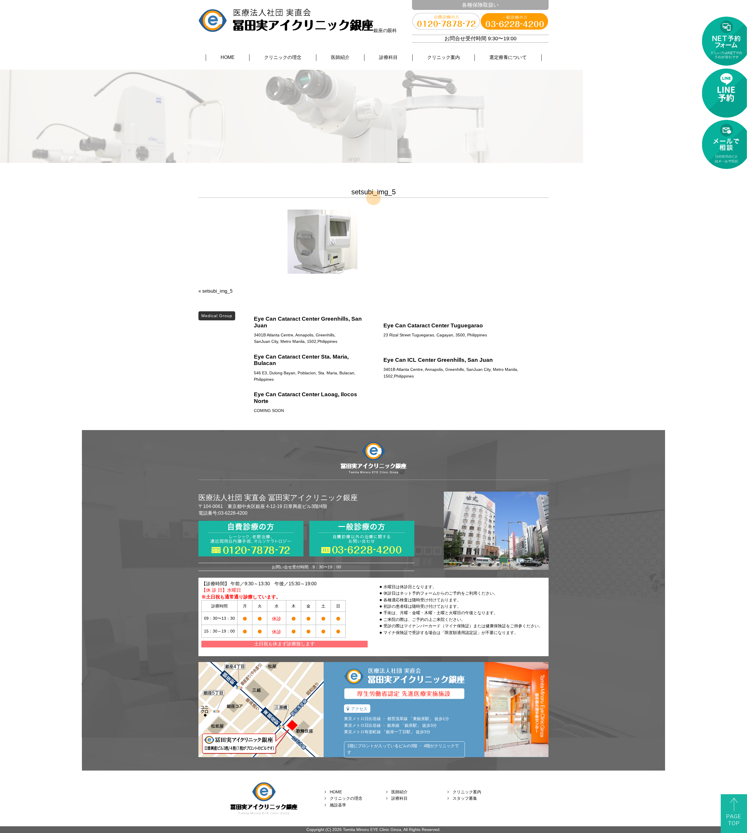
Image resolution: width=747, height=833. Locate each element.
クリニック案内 (443, 57)
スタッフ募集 (465, 798)
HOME (228, 57)
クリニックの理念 (282, 57)
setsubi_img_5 (217, 291)
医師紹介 (340, 57)
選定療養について (508, 57)
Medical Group (216, 315)
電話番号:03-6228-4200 (222, 513)
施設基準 (338, 805)
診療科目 (388, 57)
